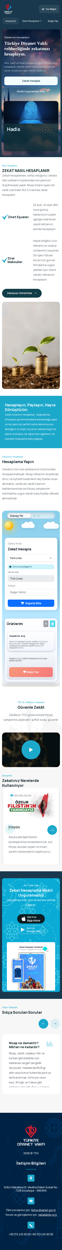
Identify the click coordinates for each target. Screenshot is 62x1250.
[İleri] (55, 1024)
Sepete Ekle (33, 603)
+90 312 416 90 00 (20, 1234)
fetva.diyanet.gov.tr (43, 1210)
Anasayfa (10, 20)
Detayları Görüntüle (19, 293)
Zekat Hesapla (31, 81)
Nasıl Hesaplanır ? (31, 20)
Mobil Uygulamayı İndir (31, 91)
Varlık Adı (13, 572)
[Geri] (43, 1024)
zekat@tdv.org (47, 1215)
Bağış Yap (53, 20)
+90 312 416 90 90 (42, 1234)
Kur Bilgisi (51, 9)
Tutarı (11, 585)
